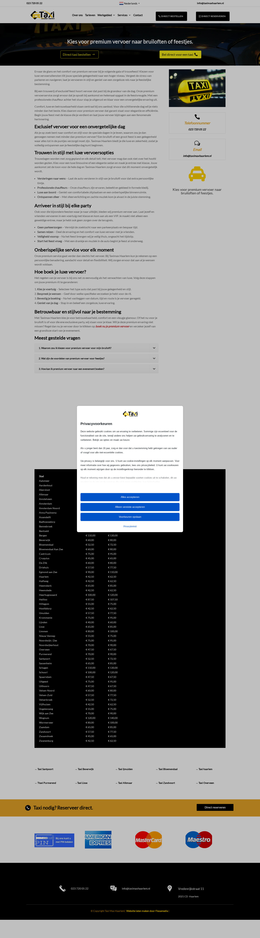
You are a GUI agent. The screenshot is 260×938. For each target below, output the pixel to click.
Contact (138, 15)
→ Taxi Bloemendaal (166, 769)
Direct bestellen (172, 16)
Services (123, 15)
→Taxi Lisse (81, 782)
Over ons (77, 15)
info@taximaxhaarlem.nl (136, 888)
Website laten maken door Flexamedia (147, 910)
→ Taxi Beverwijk (84, 769)
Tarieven (90, 15)
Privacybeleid (130, 526)
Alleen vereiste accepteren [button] (130, 506)
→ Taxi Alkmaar (123, 782)
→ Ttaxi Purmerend (45, 782)
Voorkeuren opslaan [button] (130, 516)
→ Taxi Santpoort (43, 769)
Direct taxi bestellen (77, 54)
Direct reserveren (213, 16)
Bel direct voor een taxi (177, 54)
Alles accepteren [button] (130, 497)
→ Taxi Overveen (205, 782)
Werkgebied (104, 15)
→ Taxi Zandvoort (165, 782)
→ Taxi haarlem (204, 769)
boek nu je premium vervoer (112, 326)
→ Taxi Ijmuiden (124, 769)
